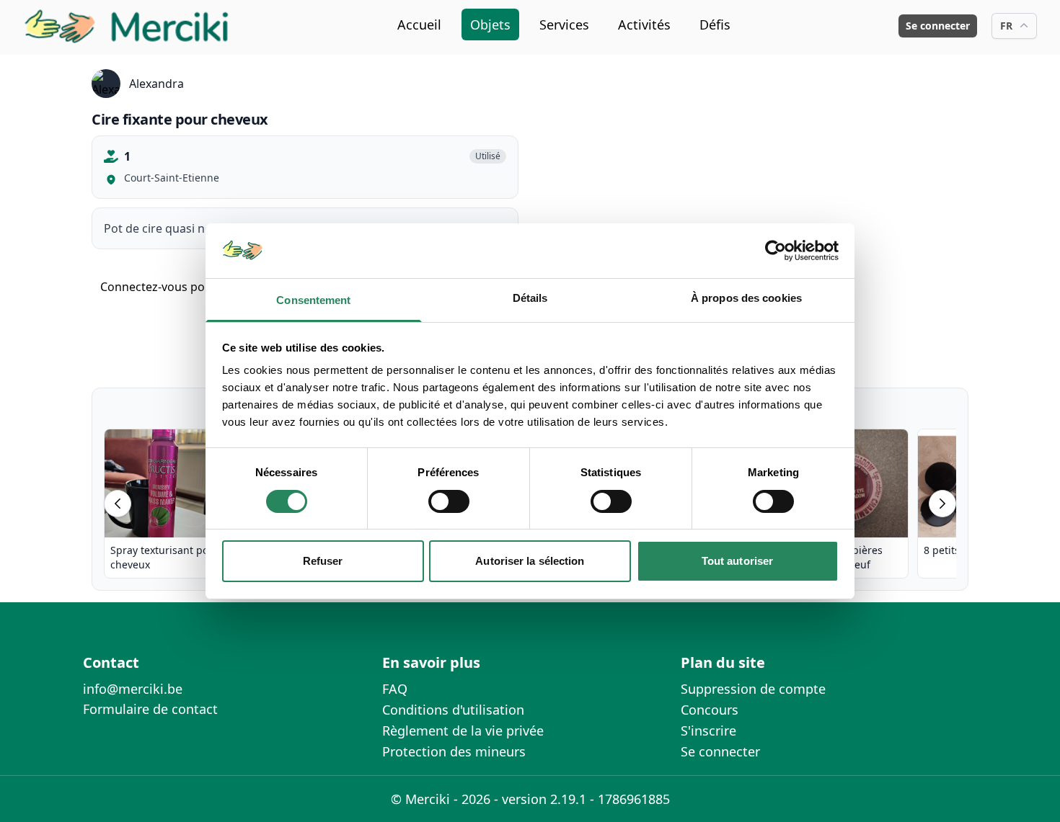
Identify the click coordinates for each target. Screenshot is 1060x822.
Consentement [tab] (313, 300)
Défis (714, 24)
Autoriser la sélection (529, 561)
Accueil (419, 24)
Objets (490, 24)
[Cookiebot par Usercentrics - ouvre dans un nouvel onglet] (775, 251)
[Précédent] (117, 503)
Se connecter (938, 25)
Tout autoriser (737, 561)
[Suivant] (942, 503)
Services (564, 24)
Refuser (323, 561)
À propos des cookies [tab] (746, 298)
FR (1006, 25)
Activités (644, 24)
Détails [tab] (530, 298)
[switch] (448, 501)
